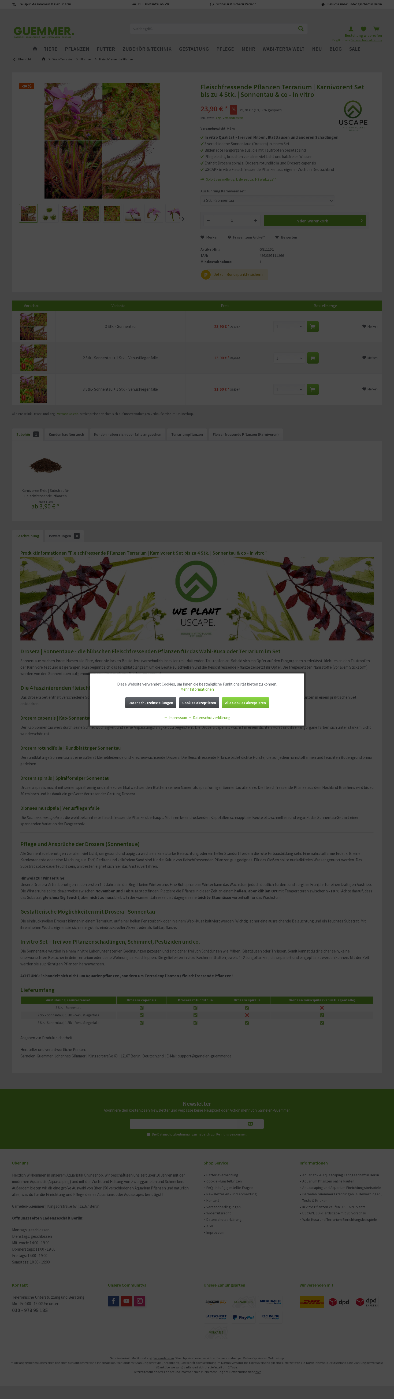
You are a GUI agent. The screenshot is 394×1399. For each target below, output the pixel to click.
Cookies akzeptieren (199, 702)
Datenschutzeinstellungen (150, 702)
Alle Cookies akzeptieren (245, 702)
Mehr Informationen (197, 689)
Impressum (177, 717)
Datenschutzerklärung (211, 717)
